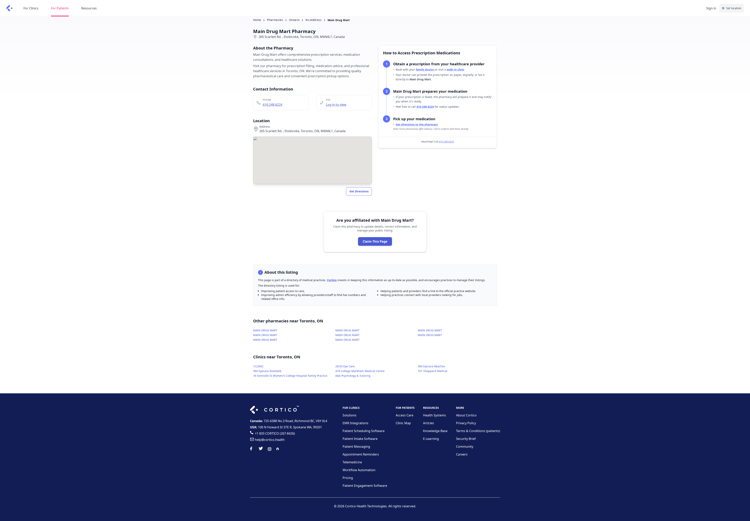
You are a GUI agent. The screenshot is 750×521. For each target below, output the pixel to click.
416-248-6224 (272, 104)
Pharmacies (275, 20)
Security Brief (466, 439)
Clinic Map (403, 423)
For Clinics (30, 8)
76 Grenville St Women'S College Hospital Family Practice (290, 376)
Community (464, 446)
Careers (462, 454)
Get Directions (359, 191)
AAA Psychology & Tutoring (353, 376)
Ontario (294, 20)
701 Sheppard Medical (432, 371)
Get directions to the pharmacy (417, 124)
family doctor (425, 69)
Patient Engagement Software (365, 485)
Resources (89, 8)
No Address (313, 20)
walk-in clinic (455, 69)
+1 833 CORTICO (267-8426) (275, 433)
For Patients (60, 8)
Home (257, 20)
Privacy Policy (466, 423)
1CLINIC (258, 366)
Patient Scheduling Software (364, 431)
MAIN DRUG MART (265, 330)
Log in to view (336, 104)
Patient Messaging (356, 446)
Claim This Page (375, 241)
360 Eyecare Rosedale (267, 371)
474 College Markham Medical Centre (360, 371)
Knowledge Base (435, 431)
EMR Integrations (355, 423)
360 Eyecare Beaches (431, 366)
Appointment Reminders (361, 454)
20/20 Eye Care (345, 366)
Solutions (349, 415)
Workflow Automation (359, 470)
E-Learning (431, 439)
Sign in (711, 8)
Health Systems (434, 415)
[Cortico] (9, 8)
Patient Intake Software (360, 439)
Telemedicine (352, 462)
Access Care (404, 415)
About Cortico (466, 415)
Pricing (348, 478)
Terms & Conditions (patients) (478, 431)
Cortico (332, 280)
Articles (428, 423)
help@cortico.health (270, 440)
